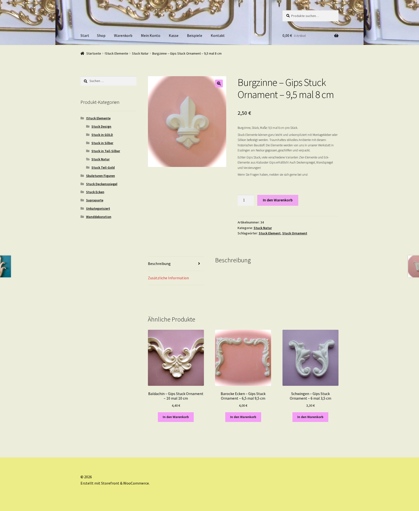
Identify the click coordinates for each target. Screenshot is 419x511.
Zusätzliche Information (168, 277)
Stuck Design (101, 126)
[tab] (176, 264)
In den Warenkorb (278, 200)
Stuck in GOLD (102, 134)
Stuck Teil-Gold (103, 167)
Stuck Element (270, 233)
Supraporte (94, 200)
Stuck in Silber (102, 143)
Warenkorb (123, 35)
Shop (101, 35)
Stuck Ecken (95, 192)
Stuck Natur (140, 53)
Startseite (93, 53)
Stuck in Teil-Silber (105, 151)
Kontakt (218, 35)
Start (85, 35)
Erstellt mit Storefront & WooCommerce (115, 483)
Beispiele (194, 35)
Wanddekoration (98, 216)
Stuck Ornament (294, 233)
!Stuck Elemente (116, 53)
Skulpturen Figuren (100, 175)
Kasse (173, 35)
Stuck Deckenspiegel (101, 184)
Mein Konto (150, 35)
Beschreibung (159, 263)
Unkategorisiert (98, 208)
